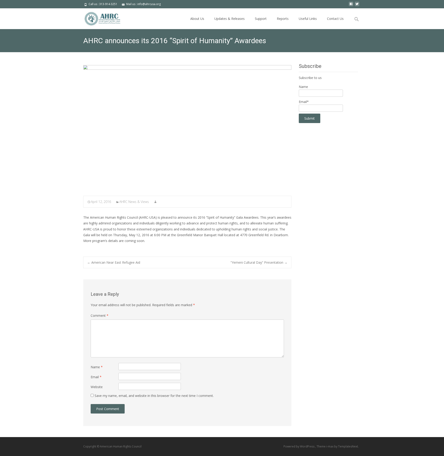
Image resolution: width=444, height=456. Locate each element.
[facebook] (351, 5)
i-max (330, 446)
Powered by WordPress (299, 446)
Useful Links (308, 18)
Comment (99, 315)
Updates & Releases (229, 18)
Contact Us (335, 18)
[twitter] (357, 5)
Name (97, 367)
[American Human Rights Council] (99, 17)
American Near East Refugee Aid (113, 262)
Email (96, 377)
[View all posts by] (155, 201)
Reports (283, 18)
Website (97, 387)
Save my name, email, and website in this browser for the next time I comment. (154, 395)
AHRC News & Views (134, 201)
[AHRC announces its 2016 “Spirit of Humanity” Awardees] (187, 127)
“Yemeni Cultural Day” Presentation (259, 262)
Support (261, 18)
